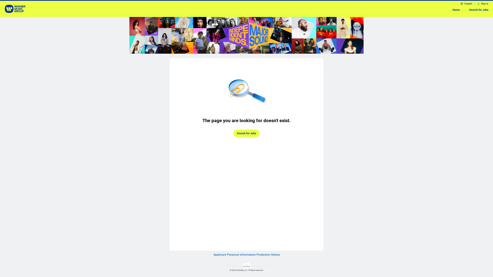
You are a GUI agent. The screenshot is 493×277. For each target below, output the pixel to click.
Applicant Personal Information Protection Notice (246, 254)
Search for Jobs (478, 9)
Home (456, 9)
